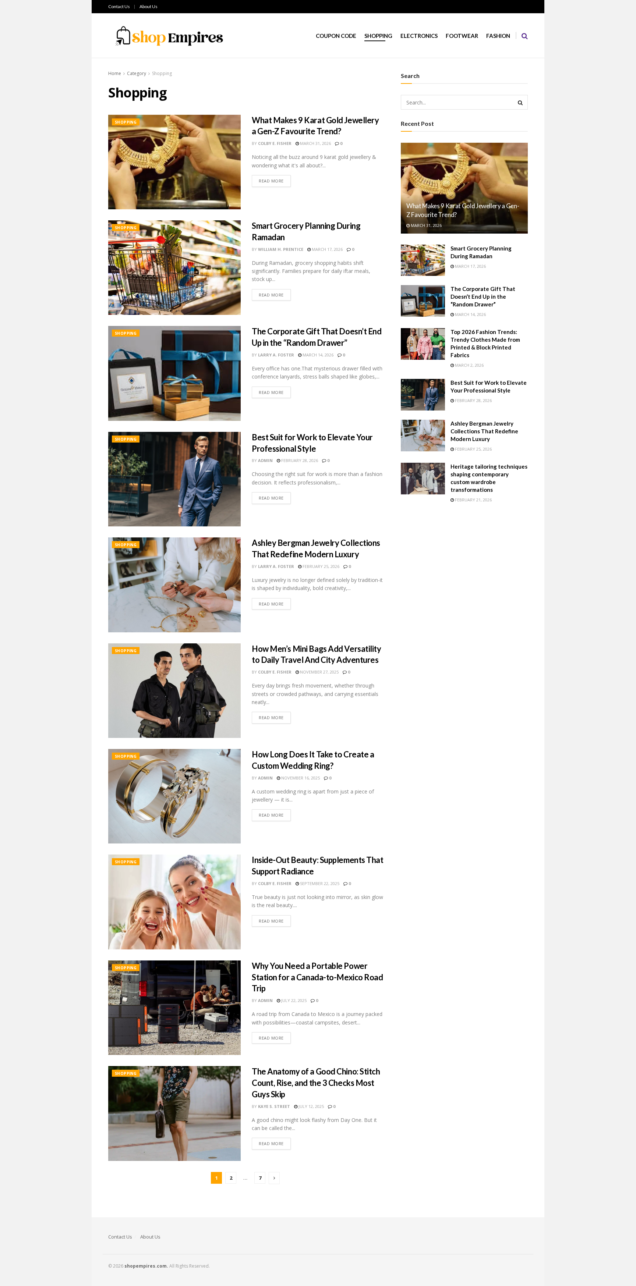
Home (114, 73)
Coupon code (336, 35)
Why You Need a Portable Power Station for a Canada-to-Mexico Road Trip (317, 977)
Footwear (462, 35)
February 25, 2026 (320, 566)
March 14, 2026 (317, 355)
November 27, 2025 (319, 672)
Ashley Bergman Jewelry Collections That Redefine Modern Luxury (484, 431)
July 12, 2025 (310, 1106)
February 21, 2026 (473, 499)
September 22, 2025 (319, 883)
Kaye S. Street (274, 1106)
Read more (271, 181)
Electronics (419, 35)
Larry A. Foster (276, 355)
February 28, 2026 (299, 460)
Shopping (378, 35)
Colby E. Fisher (275, 143)
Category (136, 73)
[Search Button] (520, 102)
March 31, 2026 (315, 143)
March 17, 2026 (327, 249)
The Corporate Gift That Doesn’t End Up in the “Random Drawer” (483, 296)
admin (265, 460)
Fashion (498, 35)
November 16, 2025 (300, 778)
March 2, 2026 (469, 365)
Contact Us (119, 6)
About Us (148, 6)
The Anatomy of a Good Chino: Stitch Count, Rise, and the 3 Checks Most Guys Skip (316, 1082)
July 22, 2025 (293, 1000)
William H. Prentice (280, 249)
